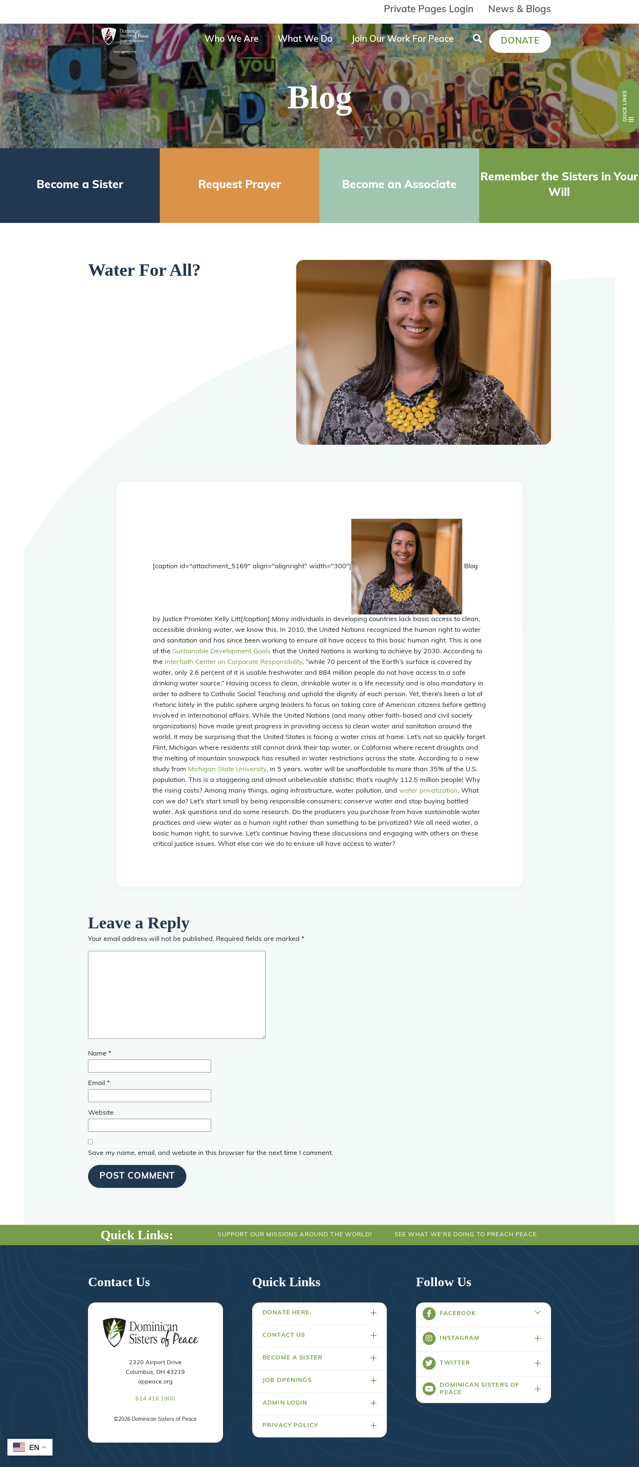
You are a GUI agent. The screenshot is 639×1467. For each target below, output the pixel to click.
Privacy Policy (290, 1426)
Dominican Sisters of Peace (479, 1389)
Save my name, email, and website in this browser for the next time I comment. (210, 1153)
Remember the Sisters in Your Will (559, 185)
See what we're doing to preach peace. (466, 1235)
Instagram (459, 1338)
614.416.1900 (155, 1399)
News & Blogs (519, 10)
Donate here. (287, 1313)
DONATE (520, 41)
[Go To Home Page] (151, 1333)
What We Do (305, 39)
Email (99, 1083)
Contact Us (284, 1335)
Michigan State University (227, 769)
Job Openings (287, 1380)
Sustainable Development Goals (221, 651)
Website (101, 1113)
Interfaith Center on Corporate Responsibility (233, 662)
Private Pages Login (428, 10)
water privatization (428, 791)
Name (99, 1054)
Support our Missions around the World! (294, 1235)
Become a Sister (80, 185)
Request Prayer (239, 185)
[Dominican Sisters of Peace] (125, 41)
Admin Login (285, 1403)
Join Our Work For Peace (403, 39)
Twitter (455, 1363)
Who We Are (231, 39)
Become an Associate (399, 185)
